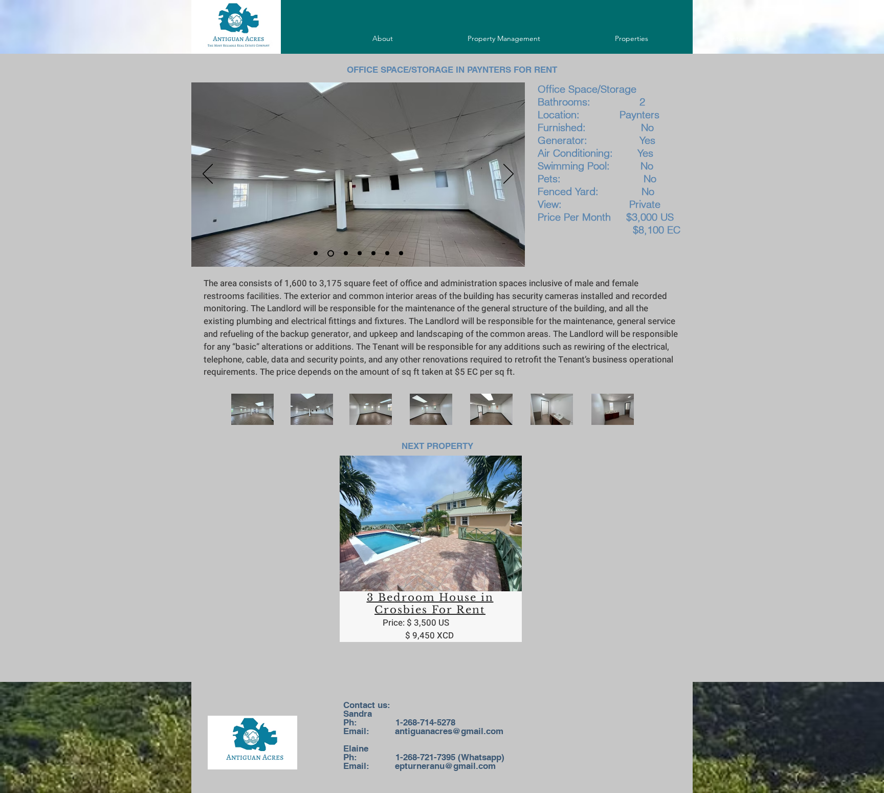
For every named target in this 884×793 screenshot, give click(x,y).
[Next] (508, 174)
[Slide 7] (360, 253)
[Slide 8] (373, 253)
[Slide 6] (346, 253)
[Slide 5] (316, 253)
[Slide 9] (387, 253)
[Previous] (208, 174)
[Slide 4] (330, 253)
